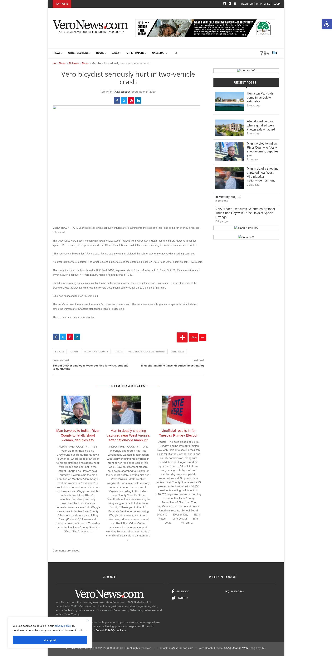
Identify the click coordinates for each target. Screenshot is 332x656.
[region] (50, 632)
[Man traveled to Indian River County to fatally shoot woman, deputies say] (77, 410)
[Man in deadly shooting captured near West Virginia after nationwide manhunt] (128, 410)
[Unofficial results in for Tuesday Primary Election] (178, 410)
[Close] (88, 620)
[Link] (229, 102)
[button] (327, 24)
